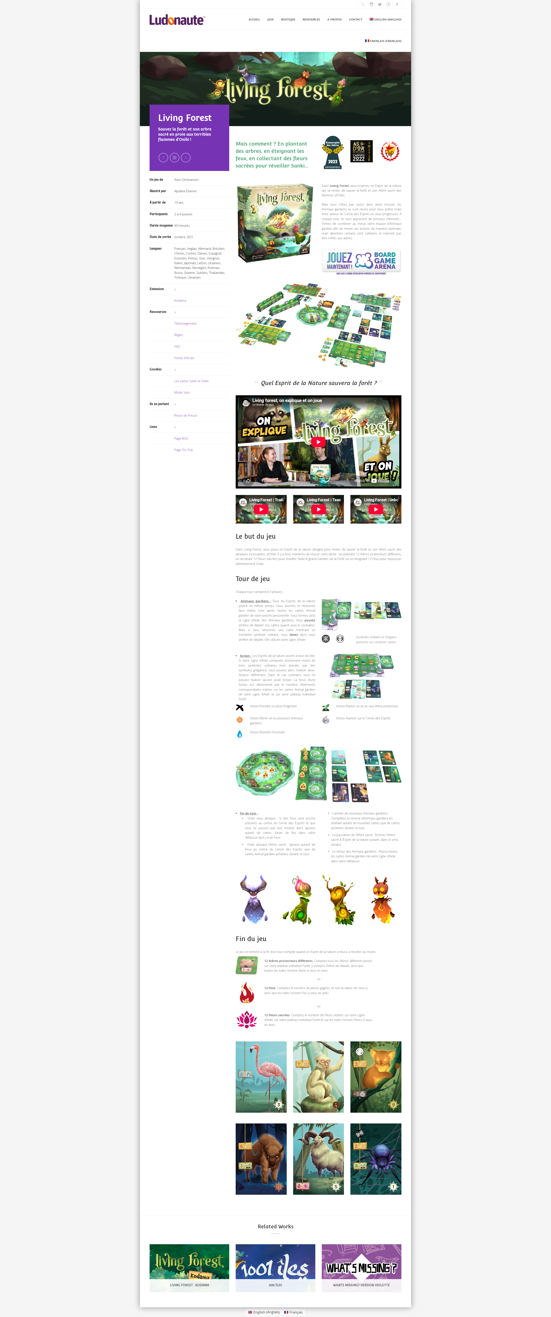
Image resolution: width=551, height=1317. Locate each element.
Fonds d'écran (184, 358)
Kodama (180, 300)
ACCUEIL (254, 19)
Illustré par (158, 191)
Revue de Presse (185, 415)
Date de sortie (160, 237)
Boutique (288, 19)
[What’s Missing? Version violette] (369, 1263)
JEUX (270, 19)
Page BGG (181, 438)
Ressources (158, 311)
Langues (156, 248)
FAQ (177, 346)
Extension (157, 289)
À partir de (158, 202)
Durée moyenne (161, 225)
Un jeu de (156, 179)
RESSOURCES (311, 19)
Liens (153, 426)
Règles (178, 335)
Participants (159, 214)
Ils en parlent (159, 404)
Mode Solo (182, 392)
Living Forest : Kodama (189, 1285)
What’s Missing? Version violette (361, 1285)
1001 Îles (275, 1285)
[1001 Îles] (283, 1263)
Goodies (156, 369)
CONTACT (355, 19)
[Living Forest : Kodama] (197, 1263)
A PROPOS (334, 19)
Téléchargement (185, 323)
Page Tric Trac (183, 450)
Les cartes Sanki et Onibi (191, 381)
